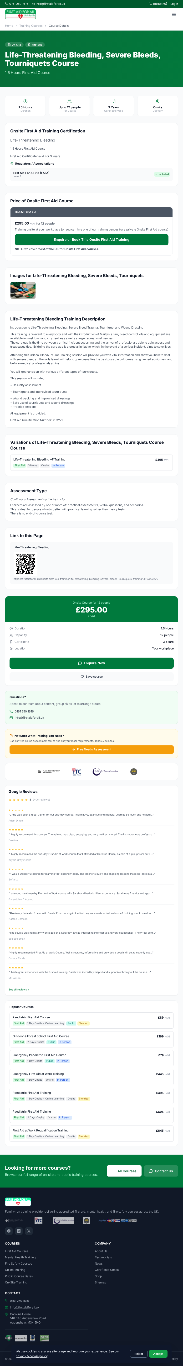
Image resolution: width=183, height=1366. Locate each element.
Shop (98, 1276)
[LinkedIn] (19, 1231)
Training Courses (30, 25)
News (98, 1263)
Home (9, 25)
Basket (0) (160, 3)
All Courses (127, 1171)
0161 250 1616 (18, 3)
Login (174, 3)
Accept (158, 1354)
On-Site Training (16, 1282)
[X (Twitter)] (29, 1231)
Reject (138, 1354)
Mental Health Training (20, 1257)
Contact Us (164, 1171)
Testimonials (103, 1257)
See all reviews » (19, 989)
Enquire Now (94, 663)
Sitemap (100, 1282)
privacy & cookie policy (31, 1356)
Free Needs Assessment (94, 749)
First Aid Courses (16, 1251)
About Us (101, 1251)
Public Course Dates (19, 1276)
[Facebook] (9, 1231)
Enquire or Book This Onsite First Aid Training (91, 239)
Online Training (15, 1270)
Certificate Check (107, 1270)
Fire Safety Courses (18, 1263)
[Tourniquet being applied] (23, 290)
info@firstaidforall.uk (50, 3)
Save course (94, 676)
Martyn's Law (109, 334)
